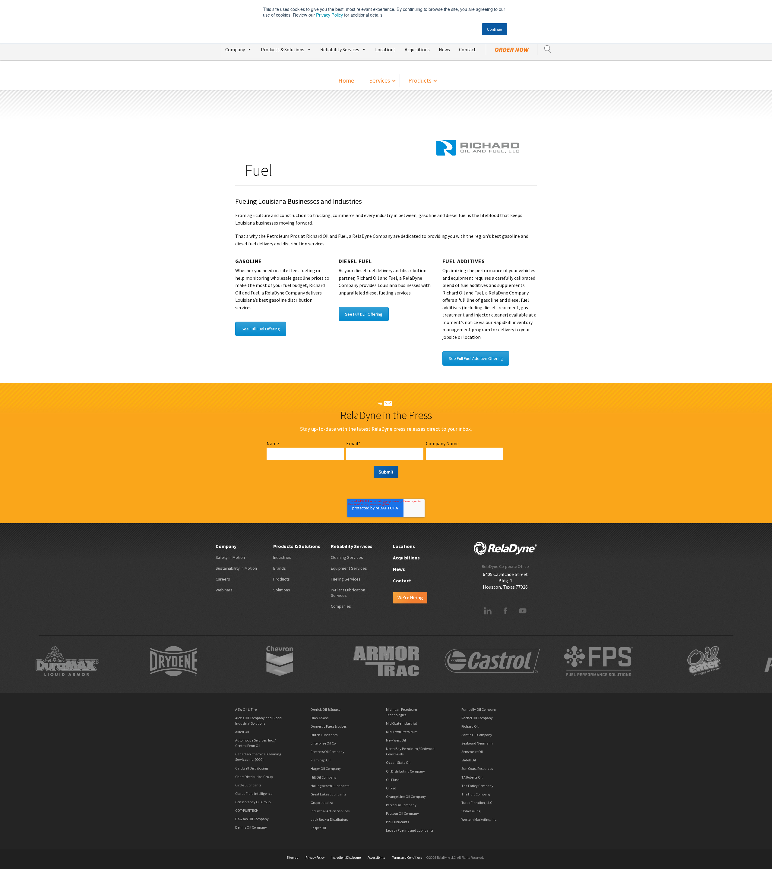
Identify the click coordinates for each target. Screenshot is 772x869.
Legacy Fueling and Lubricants (409, 830)
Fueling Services (346, 579)
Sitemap (292, 857)
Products (419, 80)
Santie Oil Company (476, 734)
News (444, 49)
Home (346, 80)
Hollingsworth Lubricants (330, 785)
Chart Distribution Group (254, 776)
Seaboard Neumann (477, 743)
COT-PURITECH (246, 810)
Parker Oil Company (401, 805)
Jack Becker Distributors (329, 819)
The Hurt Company (476, 794)
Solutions (281, 590)
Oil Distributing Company (405, 771)
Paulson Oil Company (402, 813)
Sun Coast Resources (477, 768)
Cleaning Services (347, 557)
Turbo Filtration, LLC (476, 802)
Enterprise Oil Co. (324, 743)
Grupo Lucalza (322, 802)
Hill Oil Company (324, 777)
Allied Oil (242, 731)
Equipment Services (349, 568)
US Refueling (470, 811)
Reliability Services (339, 49)
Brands (279, 568)
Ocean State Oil (398, 762)
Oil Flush (393, 779)
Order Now (512, 50)
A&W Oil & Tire (246, 709)
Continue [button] (494, 29)
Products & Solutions (282, 49)
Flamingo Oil (321, 760)
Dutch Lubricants (324, 734)
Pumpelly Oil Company (479, 709)
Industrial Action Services (330, 811)
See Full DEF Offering (363, 314)
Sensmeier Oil (472, 751)
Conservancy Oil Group (253, 802)
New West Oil (396, 740)
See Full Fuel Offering (261, 329)
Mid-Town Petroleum (402, 731)
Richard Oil (470, 726)
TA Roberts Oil (471, 777)
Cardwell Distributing (251, 768)
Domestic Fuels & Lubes (328, 726)
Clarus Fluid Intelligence (253, 793)
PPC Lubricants (397, 822)
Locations (385, 49)
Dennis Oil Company (251, 827)
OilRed (391, 788)
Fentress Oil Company (327, 751)
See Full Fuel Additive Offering (476, 358)
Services (379, 80)
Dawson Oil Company (252, 819)
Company (235, 49)
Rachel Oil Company (477, 718)
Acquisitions (417, 49)
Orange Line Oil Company (406, 796)
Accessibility (376, 857)
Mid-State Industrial (401, 723)
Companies (341, 606)
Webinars (224, 590)
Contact (467, 49)
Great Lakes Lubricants (328, 794)
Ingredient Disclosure (346, 857)
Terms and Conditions (407, 857)
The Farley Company (477, 785)
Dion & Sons (319, 718)
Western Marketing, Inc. (479, 819)
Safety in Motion (230, 557)
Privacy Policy (329, 14)
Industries (282, 557)
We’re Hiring (410, 597)
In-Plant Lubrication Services (348, 592)
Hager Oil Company (326, 768)
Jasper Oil (318, 828)
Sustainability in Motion (236, 568)
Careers (223, 579)
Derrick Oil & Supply (325, 709)
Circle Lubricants (248, 785)
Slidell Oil (468, 760)
